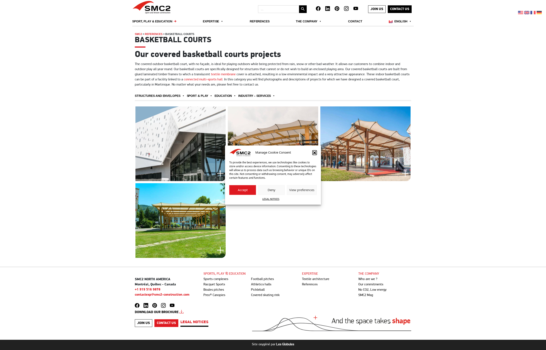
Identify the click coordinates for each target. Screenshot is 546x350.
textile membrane (223, 74)
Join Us (376, 9)
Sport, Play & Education (152, 21)
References (260, 21)
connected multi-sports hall (203, 79)
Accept (243, 190)
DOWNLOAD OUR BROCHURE (157, 312)
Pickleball (258, 290)
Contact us (399, 9)
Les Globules (285, 344)
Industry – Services (254, 95)
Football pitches (262, 279)
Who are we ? (367, 279)
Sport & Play (197, 95)
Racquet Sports (214, 284)
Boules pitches (213, 290)
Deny (271, 190)
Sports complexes (215, 279)
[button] (314, 152)
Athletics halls (261, 284)
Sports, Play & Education (224, 274)
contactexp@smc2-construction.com (162, 294)
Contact (355, 21)
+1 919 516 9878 (147, 289)
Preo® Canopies (214, 295)
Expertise (211, 21)
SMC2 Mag (365, 295)
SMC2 (138, 34)
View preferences (301, 190)
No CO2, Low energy (372, 290)
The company (306, 21)
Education (223, 95)
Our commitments (370, 284)
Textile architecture (315, 279)
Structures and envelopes (157, 95)
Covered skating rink (265, 295)
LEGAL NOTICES (270, 199)
